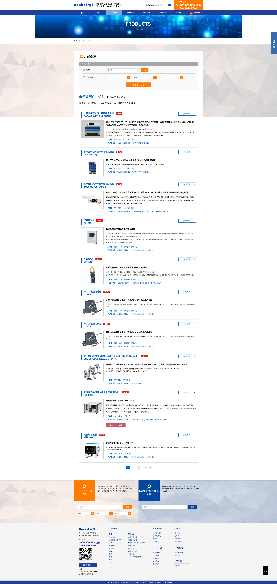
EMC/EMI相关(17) (138, 420)
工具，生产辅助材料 (134, 557)
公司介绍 (130, 12)
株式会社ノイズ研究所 (122, 380)
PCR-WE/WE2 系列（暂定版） (99, 116)
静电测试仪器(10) (138, 383)
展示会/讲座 (178, 541)
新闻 (98, 12)
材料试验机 (131, 548)
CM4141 (88, 262)
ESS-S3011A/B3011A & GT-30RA (100, 359)
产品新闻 (177, 539)
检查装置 (131, 554)
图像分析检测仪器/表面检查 (137, 543)
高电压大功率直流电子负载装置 (99, 152)
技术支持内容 (157, 536)
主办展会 (196, 12)
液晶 (110, 543)
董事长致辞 (156, 552)
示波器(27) (152, 314)
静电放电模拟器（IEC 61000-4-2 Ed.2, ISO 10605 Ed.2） (111, 356)
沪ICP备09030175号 (136, 582)
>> (150, 467)
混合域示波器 (90, 434)
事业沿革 (156, 558)
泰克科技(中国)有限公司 (123, 454)
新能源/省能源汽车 (115, 540)
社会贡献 (156, 564)
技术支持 (146, 12)
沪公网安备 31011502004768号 (155, 582)
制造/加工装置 (132, 551)
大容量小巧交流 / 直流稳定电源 (99, 113)
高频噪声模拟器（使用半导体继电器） (102, 392)
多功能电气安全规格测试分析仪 (99, 184)
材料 (110, 559)
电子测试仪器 (132, 537)
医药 (110, 554)
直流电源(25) (144, 143)
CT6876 (87, 326)
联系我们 (179, 12)
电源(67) (135, 143)
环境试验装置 (132, 545)
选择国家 (159, 5)
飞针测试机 (89, 220)
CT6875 (87, 294)
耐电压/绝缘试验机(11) (160, 211)
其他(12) (151, 250)
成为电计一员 (179, 552)
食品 (110, 557)
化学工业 (112, 548)
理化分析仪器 (132, 540)
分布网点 (156, 561)
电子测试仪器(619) (124, 143)
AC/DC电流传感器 (92, 291)
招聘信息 (163, 12)
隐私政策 (169, 582)
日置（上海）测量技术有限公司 (125, 247)
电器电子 (112, 545)
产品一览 (114, 12)
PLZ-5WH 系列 (91, 154)
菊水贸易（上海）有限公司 (124, 139)
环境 (110, 562)
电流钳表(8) (157, 283)
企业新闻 (177, 533)
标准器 (155, 539)
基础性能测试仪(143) (139, 250)
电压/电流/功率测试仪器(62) (142, 283)
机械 (110, 551)
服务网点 (156, 541)
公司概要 (156, 555)
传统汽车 (112, 537)
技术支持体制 (157, 533)
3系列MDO (89, 437)
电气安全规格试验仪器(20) (141, 211)
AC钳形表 (88, 259)
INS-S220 (88, 395)
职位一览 (177, 555)
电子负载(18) (144, 172)
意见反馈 (177, 565)
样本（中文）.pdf (116, 425)
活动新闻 (177, 536)
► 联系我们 (178, 561)
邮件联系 (89, 565)
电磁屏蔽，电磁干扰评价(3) (156, 420)
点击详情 (186, 114)
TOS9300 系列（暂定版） (96, 187)
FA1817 (87, 223)
